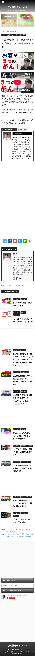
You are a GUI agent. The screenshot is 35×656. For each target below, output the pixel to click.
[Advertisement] (17, 183)
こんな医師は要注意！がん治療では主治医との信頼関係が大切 (22, 468)
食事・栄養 (21, 286)
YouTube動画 (7, 286)
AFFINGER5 (21, 653)
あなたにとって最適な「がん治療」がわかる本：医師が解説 (21, 436)
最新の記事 (23, 129)
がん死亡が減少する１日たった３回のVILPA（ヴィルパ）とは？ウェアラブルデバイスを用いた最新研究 (23, 359)
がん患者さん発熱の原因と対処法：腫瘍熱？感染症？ (22, 452)
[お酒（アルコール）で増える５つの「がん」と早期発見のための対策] (20, 241)
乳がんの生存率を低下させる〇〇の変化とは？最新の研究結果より (22, 503)
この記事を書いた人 (10, 129)
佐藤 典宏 (18, 134)
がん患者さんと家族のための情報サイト (17, 649)
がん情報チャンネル (18, 7)
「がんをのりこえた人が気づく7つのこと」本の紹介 (23, 322)
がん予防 (14, 286)
